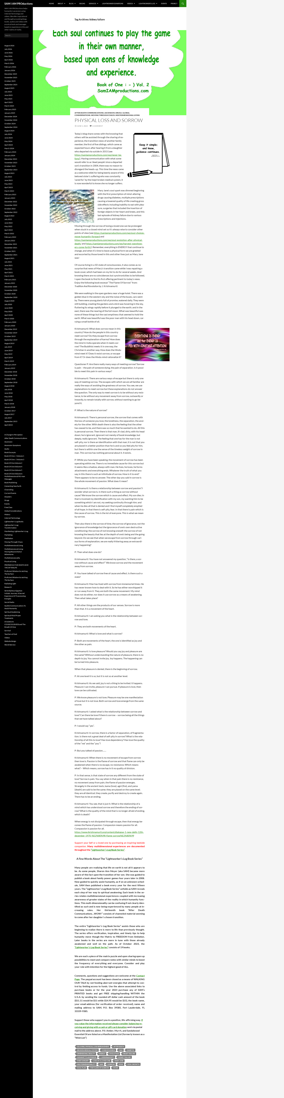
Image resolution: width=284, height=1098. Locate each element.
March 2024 (9, 148)
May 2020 (8, 311)
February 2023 (10, 194)
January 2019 (9, 368)
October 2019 (10, 336)
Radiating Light (10, 583)
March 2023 (9, 191)
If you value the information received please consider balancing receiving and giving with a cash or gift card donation (109, 1023)
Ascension (109, 113)
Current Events (10, 493)
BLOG (71, 3)
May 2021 (8, 269)
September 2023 (10, 170)
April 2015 (8, 425)
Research (8, 587)
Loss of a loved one (101, 1061)
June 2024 (8, 138)
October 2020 (10, 294)
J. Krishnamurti (107, 1057)
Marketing (8, 535)
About (60, 3)
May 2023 (8, 184)
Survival (7, 630)
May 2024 (8, 141)
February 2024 (10, 152)
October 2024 (10, 123)
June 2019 (8, 350)
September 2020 (10, 297)
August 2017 (9, 414)
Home (51, 3)
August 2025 (9, 88)
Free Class (8, 507)
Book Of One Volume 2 (13, 463)
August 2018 (9, 386)
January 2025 (9, 113)
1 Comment (97, 126)
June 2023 (8, 180)
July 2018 (8, 389)
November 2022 (10, 205)
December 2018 (10, 372)
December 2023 (10, 159)
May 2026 (8, 56)
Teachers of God (10, 634)
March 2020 (9, 318)
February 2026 (10, 67)
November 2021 (10, 248)
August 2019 (9, 343)
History (7, 514)
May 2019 (8, 354)
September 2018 (10, 382)
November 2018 (10, 375)
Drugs (119, 113)
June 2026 (8, 53)
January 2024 (9, 155)
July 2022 (8, 219)
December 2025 (10, 74)
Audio (6, 449)
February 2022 (10, 237)
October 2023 (10, 166)
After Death (118, 1046)
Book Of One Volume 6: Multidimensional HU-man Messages (14, 476)
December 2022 (10, 201)
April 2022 (8, 230)
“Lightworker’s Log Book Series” (108, 849)
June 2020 (8, 308)
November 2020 (10, 290)
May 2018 (8, 396)
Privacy (174, 3)
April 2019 (8, 357)
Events (164, 3)
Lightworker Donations (112, 3)
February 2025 (10, 109)
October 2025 (10, 81)
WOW (115, 1068)
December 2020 (10, 287)
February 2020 (10, 322)
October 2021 (10, 251)
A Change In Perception (13, 435)
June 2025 (8, 95)
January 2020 (9, 326)
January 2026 (9, 70)
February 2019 (10, 365)
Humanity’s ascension (86, 1057)
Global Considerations (13, 511)
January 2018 (9, 407)
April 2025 (8, 102)
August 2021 (9, 258)
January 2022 (9, 240)
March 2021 (9, 276)
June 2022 (8, 223)
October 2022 (10, 209)
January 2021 (9, 283)
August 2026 (9, 45)
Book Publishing (10, 482)
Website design (10, 641)
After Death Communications (89, 113)
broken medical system (87, 1050)
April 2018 (8, 400)
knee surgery (83, 1061)
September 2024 (10, 127)
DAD (121, 1050)
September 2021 (10, 255)
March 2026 (9, 63)
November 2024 (10, 120)
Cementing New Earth (12, 486)
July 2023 (8, 177)
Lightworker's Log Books (13, 521)
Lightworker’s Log (147, 3)
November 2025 (10, 77)
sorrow (111, 1064)
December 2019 (10, 329)
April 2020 (8, 315)
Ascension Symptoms (12, 445)
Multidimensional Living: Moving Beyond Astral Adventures (13, 551)
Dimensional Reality (86, 1054)
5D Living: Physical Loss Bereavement (93, 1046)
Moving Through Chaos (103, 115)
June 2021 (8, 265)
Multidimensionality (86, 1064)
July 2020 (8, 304)
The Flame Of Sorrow (99, 1068)
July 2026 (8, 49)
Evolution (114, 1054)
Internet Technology (12, 518)
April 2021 (8, 272)
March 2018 (9, 404)
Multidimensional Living (128, 115)
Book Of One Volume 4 (13, 466)
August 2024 (9, 131)
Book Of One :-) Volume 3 (14, 459)
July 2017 (8, 418)
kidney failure (124, 1057)
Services (92, 3)
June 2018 (8, 393)
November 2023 (10, 162)
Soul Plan (81, 1068)
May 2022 (8, 226)
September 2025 (10, 84)
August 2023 (9, 173)
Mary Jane (119, 1061)
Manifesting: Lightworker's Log (16, 531)
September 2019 (10, 340)
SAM (101, 1064)
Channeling (8, 490)
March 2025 (9, 106)
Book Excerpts (10, 452)
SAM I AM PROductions (18, 3)
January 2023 (9, 198)
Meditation (8, 538)
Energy (102, 1054)
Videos (130, 3)
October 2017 (10, 411)
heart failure (129, 1054)
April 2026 (8, 60)
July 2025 (8, 92)
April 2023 (8, 187)
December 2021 (10, 244)
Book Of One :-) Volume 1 (14, 456)
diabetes (130, 1050)
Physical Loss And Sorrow (109, 120)
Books (82, 3)
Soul (121, 1064)
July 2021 (8, 262)
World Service (9, 645)
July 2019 (8, 347)
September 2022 (10, 212)
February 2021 (10, 279)
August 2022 (9, 216)
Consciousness (108, 1050)
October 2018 (10, 379)
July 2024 (8, 134)
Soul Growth (133, 1064)
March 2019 (9, 361)
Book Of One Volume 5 (13, 470)
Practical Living (10, 561)
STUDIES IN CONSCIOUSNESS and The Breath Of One (14, 624)
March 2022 (9, 233)
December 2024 (10, 116)
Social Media (9, 602)
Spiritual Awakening (12, 612)
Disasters (8, 497)
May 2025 (8, 99)
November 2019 (10, 333)
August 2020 (9, 301)
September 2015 (10, 421)
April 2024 (8, 145)
